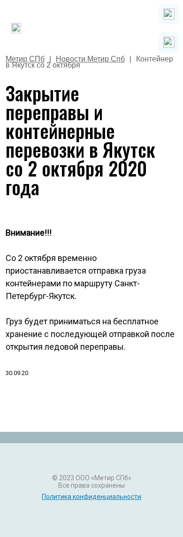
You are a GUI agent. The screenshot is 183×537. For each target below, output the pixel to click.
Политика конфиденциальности (91, 496)
